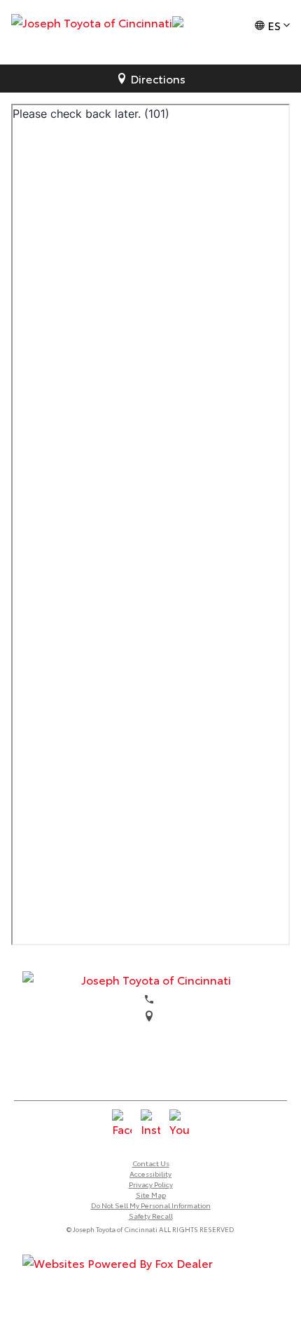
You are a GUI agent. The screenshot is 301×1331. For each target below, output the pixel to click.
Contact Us (150, 1163)
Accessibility (151, 1173)
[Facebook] (122, 1123)
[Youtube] (179, 1123)
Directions (158, 78)
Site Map (151, 1194)
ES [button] (274, 25)
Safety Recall (151, 1215)
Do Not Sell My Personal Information (151, 1205)
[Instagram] (150, 1123)
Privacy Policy (151, 1184)
